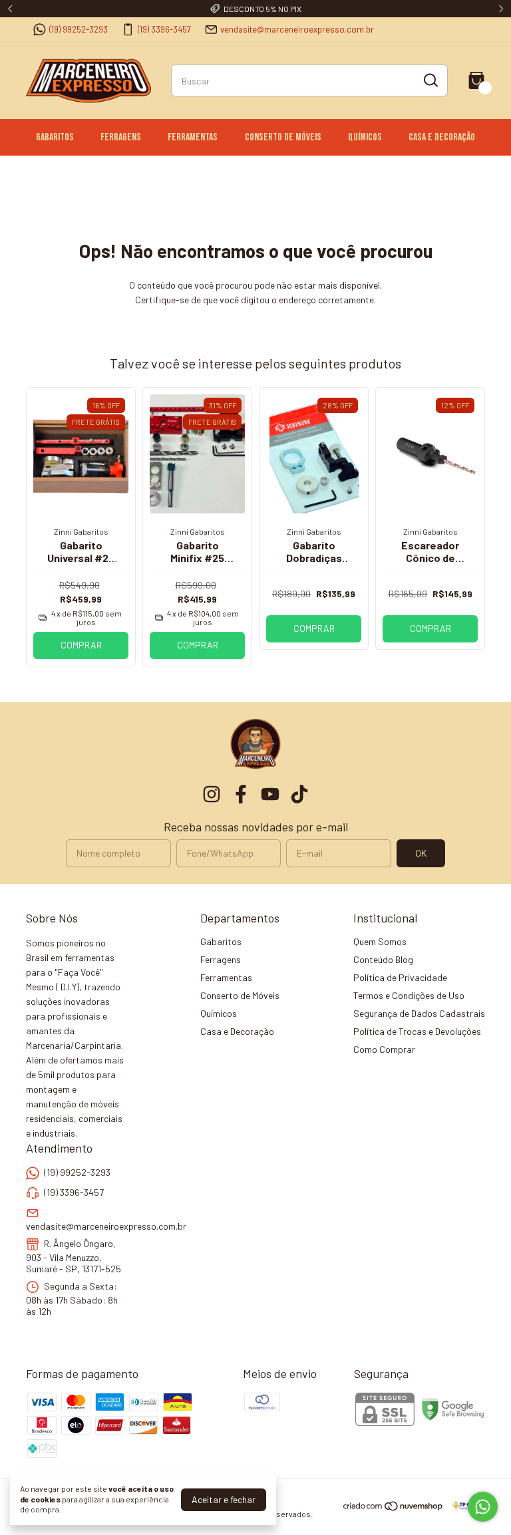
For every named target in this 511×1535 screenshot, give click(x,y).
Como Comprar (384, 1049)
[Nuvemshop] (393, 1508)
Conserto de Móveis (283, 137)
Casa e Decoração (442, 137)
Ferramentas (193, 137)
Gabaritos (55, 137)
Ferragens (120, 137)
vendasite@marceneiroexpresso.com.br (297, 29)
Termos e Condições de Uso (408, 995)
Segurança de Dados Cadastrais (419, 1013)
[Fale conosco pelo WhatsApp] (483, 1507)
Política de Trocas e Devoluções (417, 1031)
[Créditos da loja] (464, 1506)
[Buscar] (430, 79)
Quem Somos (380, 941)
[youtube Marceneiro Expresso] (270, 794)
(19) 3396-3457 (164, 29)
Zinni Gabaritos (81, 531)
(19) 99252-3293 (78, 29)
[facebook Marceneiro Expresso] (241, 794)
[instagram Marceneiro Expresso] (211, 794)
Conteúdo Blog (383, 959)
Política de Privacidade (400, 977)
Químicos (365, 137)
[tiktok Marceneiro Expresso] (299, 794)
